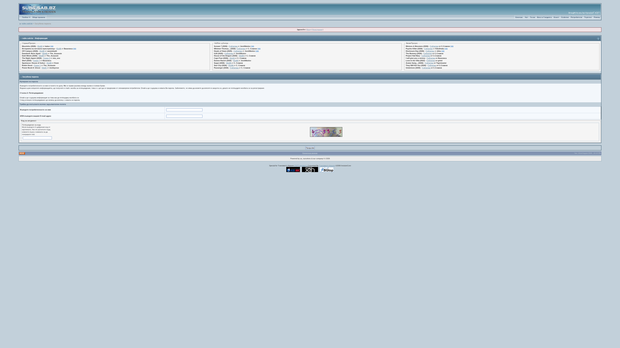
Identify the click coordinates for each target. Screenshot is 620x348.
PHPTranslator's (300, 166)
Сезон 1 (37, 65)
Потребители (576, 17)
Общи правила (38, 17)
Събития (565, 17)
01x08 (42, 51)
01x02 (39, 46)
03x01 (44, 68)
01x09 (235, 61)
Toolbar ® (26, 17)
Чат (526, 17)
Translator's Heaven (327, 166)
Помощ (597, 17)
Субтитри (233, 46)
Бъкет (556, 17)
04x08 (41, 56)
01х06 (58, 49)
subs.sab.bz (27, 24)
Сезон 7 (36, 61)
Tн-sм (532, 17)
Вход (309, 29)
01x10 (232, 58)
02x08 (44, 53)
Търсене (588, 17)
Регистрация (317, 29)
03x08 (241, 56)
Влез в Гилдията (544, 17)
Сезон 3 (46, 58)
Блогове (519, 17)
